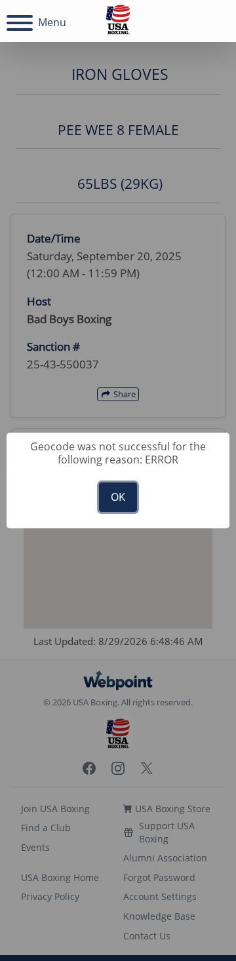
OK (118, 497)
